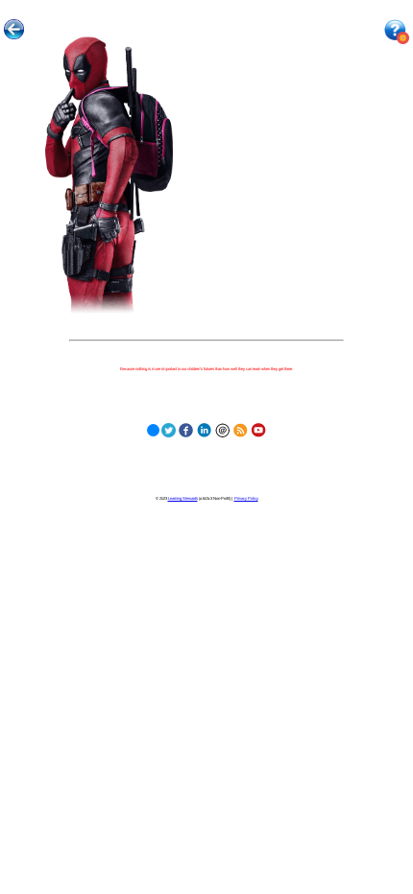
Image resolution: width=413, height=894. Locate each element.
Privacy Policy (246, 498)
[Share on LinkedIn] (204, 428)
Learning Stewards (183, 498)
